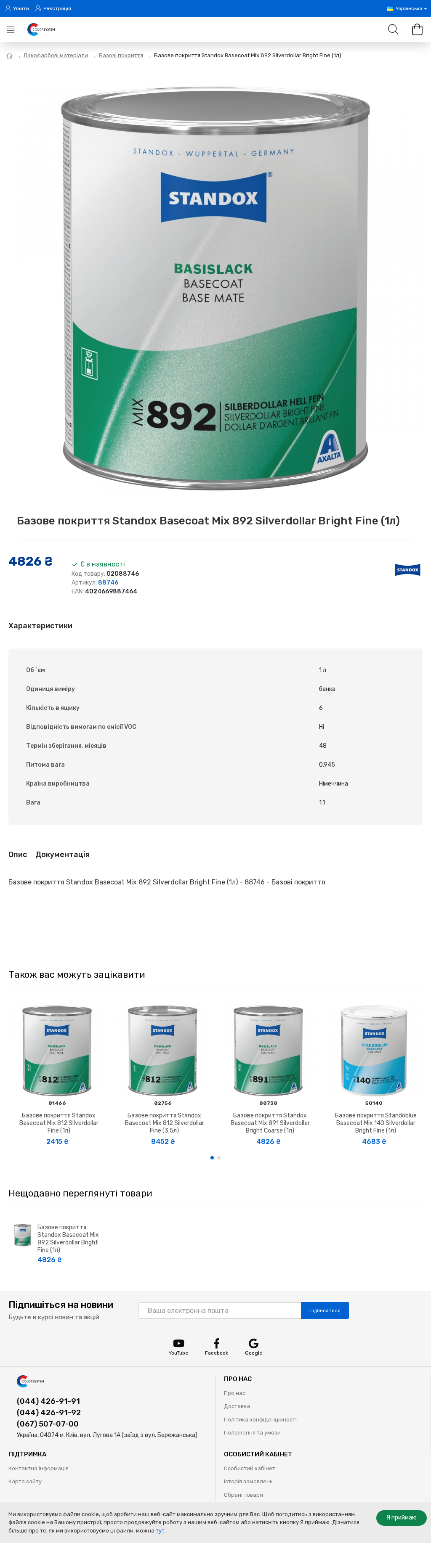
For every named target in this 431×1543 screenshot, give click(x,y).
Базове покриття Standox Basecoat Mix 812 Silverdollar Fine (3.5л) (164, 1123)
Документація (62, 854)
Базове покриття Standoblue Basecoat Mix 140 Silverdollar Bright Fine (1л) (376, 1123)
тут (160, 1530)
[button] (212, 1157)
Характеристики (40, 625)
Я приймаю (401, 1517)
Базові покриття (121, 55)
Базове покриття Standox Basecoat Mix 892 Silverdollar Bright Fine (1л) (68, 1239)
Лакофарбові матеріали (56, 55)
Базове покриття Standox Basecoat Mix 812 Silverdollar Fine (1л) (58, 1123)
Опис (17, 854)
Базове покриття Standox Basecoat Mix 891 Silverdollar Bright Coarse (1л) (270, 1123)
